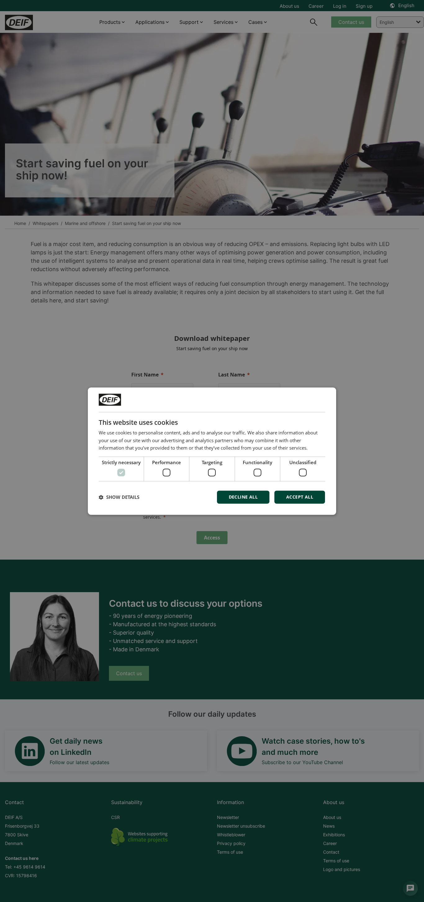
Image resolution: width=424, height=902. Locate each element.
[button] (119, 497)
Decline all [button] (243, 497)
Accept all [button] (299, 497)
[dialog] (212, 451)
